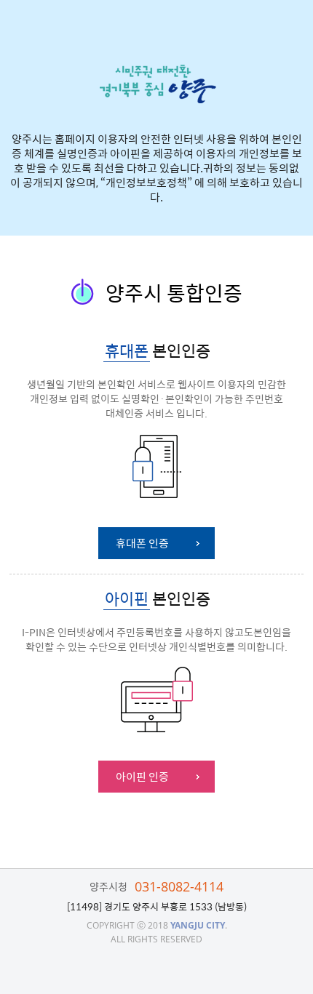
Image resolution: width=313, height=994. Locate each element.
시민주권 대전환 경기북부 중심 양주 (157, 84)
